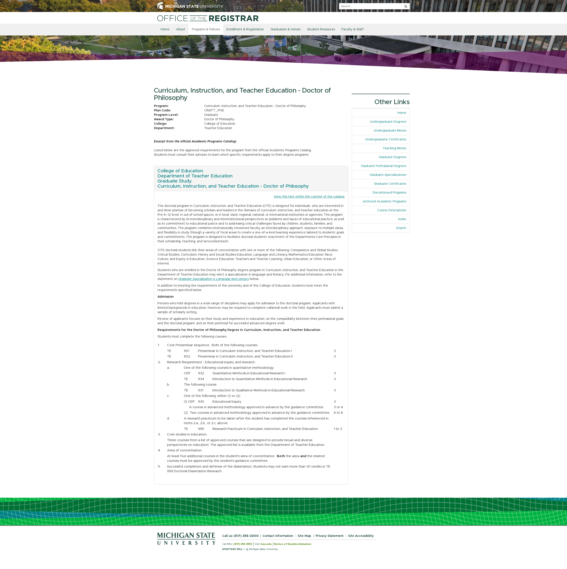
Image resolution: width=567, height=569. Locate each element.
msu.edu (266, 544)
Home (165, 29)
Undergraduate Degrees (388, 121)
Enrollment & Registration (245, 29)
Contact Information (277, 536)
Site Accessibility (361, 536)
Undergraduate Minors (390, 130)
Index (404, 219)
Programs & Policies (206, 29)
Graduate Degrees (392, 157)
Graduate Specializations (388, 175)
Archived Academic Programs (384, 201)
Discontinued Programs (389, 192)
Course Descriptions (391, 210)
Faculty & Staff (353, 29)
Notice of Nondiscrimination (292, 544)
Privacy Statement (330, 536)
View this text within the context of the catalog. (309, 196)
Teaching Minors (394, 148)
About (180, 29)
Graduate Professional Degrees (383, 166)
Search (401, 228)
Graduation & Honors (285, 29)
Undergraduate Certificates (385, 139)
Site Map (304, 536)
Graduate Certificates (390, 183)
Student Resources (321, 29)
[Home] (207, 18)
